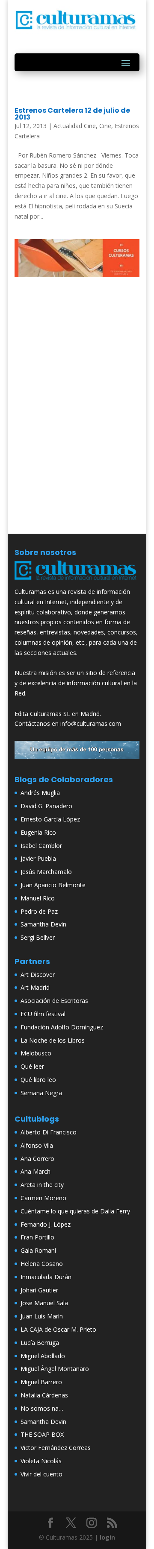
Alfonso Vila (37, 1145)
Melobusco (36, 1053)
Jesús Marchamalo (46, 872)
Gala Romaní (38, 1250)
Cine (105, 126)
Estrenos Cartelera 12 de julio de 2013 (72, 113)
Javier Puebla (38, 858)
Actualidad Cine (74, 126)
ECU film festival (43, 1014)
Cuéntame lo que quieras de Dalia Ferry (75, 1211)
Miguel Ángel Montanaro (55, 1369)
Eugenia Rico (38, 832)
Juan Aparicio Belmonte (53, 885)
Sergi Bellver (38, 937)
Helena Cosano (42, 1264)
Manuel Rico (38, 898)
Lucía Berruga (40, 1343)
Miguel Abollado (43, 1356)
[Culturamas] (77, 581)
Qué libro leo (38, 1080)
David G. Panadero (46, 806)
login (107, 1537)
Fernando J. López (46, 1224)
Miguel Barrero (41, 1382)
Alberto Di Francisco (49, 1132)
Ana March (35, 1171)
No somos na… (42, 1408)
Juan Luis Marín (42, 1316)
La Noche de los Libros (53, 1040)
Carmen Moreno (43, 1198)
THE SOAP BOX (42, 1434)
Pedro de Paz (39, 911)
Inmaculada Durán (46, 1277)
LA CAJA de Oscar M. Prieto (58, 1329)
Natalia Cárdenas (44, 1395)
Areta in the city (42, 1185)
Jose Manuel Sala (44, 1303)
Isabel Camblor (41, 846)
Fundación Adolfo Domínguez (62, 1027)
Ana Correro (37, 1158)
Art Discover (38, 974)
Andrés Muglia (40, 793)
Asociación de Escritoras (54, 1001)
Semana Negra (41, 1093)
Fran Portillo (37, 1237)
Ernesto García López (50, 819)
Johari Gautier (39, 1290)
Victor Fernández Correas (56, 1448)
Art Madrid (35, 987)
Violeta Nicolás (41, 1461)
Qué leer (32, 1066)
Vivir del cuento (41, 1474)
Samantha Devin (43, 924)
